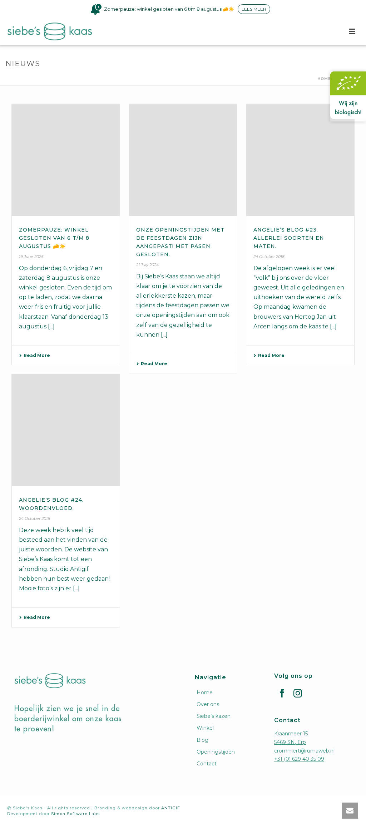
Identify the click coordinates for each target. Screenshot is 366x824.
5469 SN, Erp (290, 742)
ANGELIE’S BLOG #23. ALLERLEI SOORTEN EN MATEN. (288, 238)
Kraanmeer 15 (291, 733)
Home (324, 78)
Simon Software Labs (75, 813)
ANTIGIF (170, 807)
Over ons (208, 704)
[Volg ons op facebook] (282, 693)
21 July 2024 (147, 264)
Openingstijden (216, 752)
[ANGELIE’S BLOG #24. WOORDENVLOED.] (66, 430)
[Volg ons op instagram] (297, 693)
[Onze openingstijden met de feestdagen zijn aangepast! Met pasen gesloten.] (183, 160)
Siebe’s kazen (214, 716)
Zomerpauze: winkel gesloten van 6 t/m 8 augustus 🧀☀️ (54, 238)
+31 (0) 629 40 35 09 (299, 759)
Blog (202, 740)
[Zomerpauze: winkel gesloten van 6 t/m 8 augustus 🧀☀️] (66, 160)
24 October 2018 (269, 256)
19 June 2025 (31, 256)
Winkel (205, 728)
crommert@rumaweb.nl (304, 751)
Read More (37, 355)
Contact (207, 763)
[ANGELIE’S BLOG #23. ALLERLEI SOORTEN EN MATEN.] (300, 160)
